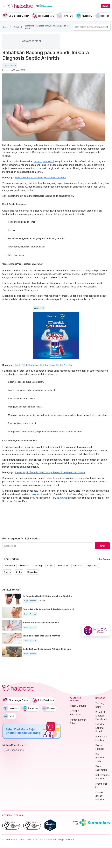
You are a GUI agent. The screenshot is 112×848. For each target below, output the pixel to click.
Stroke (50, 565)
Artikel (16, 27)
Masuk (105, 6)
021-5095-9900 (13, 750)
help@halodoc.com (14, 745)
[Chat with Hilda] (96, 630)
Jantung (38, 565)
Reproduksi (32, 572)
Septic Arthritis (10, 66)
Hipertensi (92, 565)
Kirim (102, 546)
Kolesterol (78, 565)
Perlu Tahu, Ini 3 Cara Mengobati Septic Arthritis (40, 177)
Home (5, 27)
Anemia (7, 572)
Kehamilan (63, 565)
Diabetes (24, 565)
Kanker (19, 572)
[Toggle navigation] (4, 6)
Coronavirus (9, 565)
